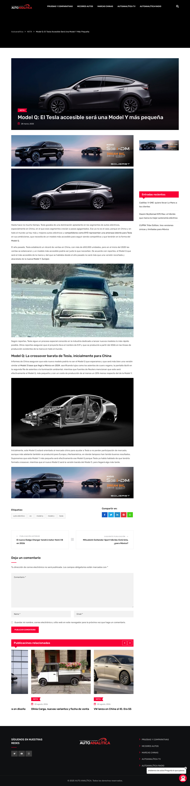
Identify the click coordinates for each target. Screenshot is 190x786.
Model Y (51, 516)
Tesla (61, 516)
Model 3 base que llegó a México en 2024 (40, 365)
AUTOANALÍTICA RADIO (150, 6)
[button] (124, 643)
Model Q (15, 240)
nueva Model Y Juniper (38, 259)
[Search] (177, 6)
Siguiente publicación (114, 536)
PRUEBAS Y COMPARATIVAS (60, 6)
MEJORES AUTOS (85, 6)
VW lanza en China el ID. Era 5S (33, 708)
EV (31, 516)
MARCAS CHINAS (105, 6)
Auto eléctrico (19, 516)
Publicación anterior (30, 536)
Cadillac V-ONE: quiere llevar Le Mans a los (103, 708)
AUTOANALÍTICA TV (126, 6)
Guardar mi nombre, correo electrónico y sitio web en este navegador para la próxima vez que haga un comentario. (70, 622)
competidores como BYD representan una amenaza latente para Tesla (98, 233)
